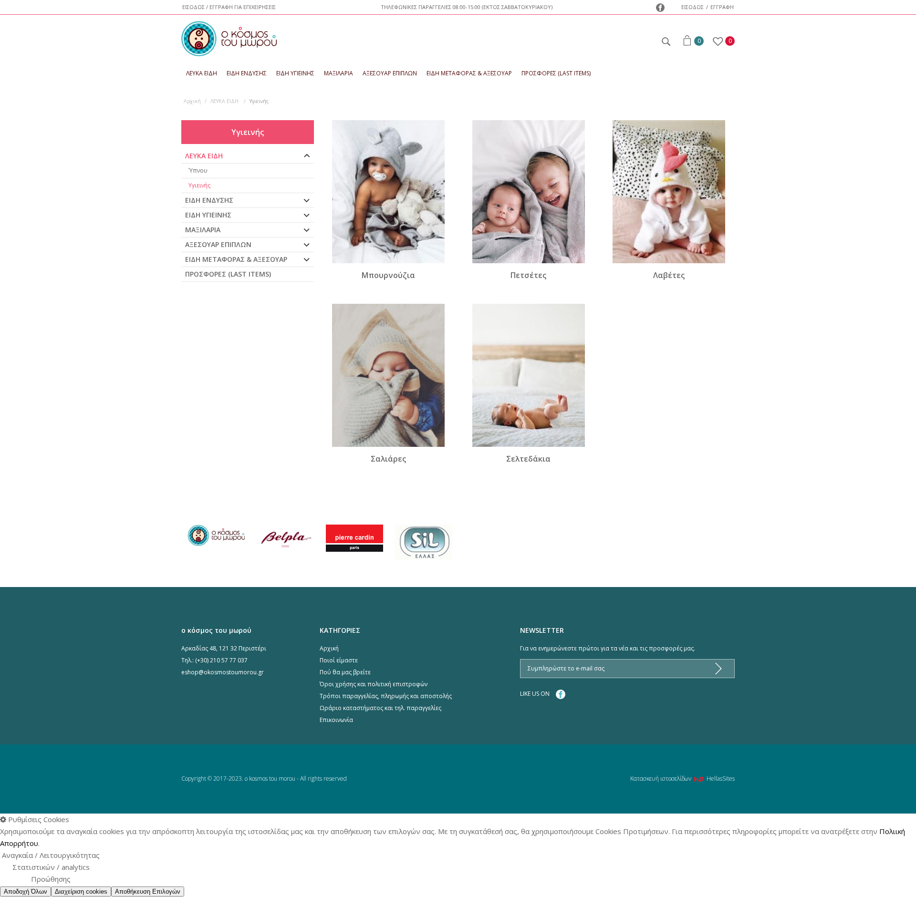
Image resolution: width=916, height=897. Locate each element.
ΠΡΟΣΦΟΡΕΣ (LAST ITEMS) (556, 73)
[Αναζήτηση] (665, 40)
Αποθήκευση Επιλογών (147, 891)
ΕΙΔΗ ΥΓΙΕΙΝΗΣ (295, 73)
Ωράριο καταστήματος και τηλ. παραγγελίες (380, 708)
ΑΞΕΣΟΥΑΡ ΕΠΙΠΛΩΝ (390, 73)
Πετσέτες (528, 275)
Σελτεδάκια (528, 459)
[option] (215, 535)
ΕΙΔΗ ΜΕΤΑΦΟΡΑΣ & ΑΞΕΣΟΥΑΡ (469, 73)
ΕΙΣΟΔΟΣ (692, 6)
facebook (660, 7)
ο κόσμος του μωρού (229, 39)
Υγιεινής (199, 185)
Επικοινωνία (336, 720)
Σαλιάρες (388, 459)
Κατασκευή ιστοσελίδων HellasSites (682, 778)
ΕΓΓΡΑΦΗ (722, 6)
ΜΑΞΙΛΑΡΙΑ (338, 73)
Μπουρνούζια (388, 275)
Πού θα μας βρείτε (345, 672)
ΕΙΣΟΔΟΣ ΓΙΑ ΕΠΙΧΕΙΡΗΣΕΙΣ (229, 6)
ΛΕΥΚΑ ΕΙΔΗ (201, 73)
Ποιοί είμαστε (339, 660)
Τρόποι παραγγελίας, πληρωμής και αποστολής (386, 696)
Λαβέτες (669, 275)
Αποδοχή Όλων (25, 891)
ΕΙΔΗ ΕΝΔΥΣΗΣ (247, 73)
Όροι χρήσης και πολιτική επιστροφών (373, 684)
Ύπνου (198, 170)
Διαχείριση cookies (81, 891)
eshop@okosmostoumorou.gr (222, 672)
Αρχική (192, 100)
